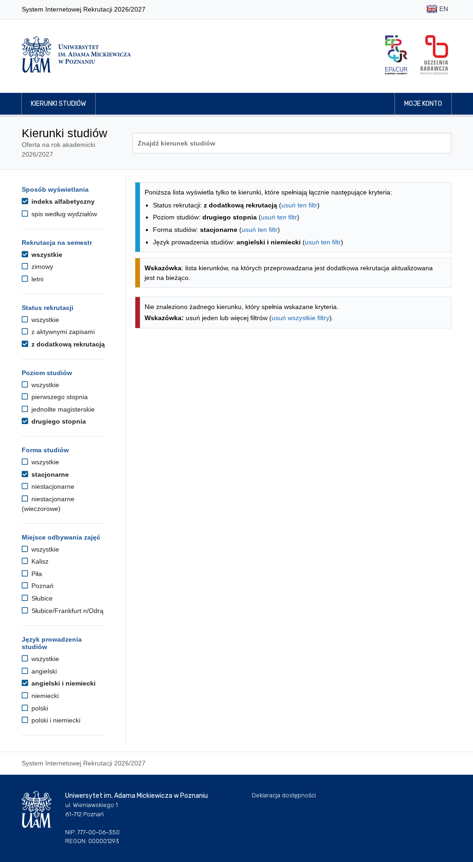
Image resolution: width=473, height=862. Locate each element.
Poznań (42, 585)
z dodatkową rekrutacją (67, 344)
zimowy (41, 266)
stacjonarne (49, 474)
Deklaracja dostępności (284, 795)
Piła (36, 573)
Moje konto (423, 104)
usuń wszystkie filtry (300, 318)
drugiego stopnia (58, 421)
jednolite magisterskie (62, 409)
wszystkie (46, 254)
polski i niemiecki (55, 720)
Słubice (41, 598)
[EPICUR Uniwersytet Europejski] (396, 55)
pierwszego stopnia (59, 397)
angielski (43, 671)
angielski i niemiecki (63, 683)
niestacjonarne (52, 486)
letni (36, 279)
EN (442, 8)
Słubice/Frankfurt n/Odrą (66, 610)
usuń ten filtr (299, 205)
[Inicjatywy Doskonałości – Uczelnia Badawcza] (434, 55)
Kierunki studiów (58, 104)
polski (39, 708)
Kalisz (39, 561)
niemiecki (44, 695)
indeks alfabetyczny (62, 201)
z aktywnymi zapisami (62, 331)
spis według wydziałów (63, 214)
